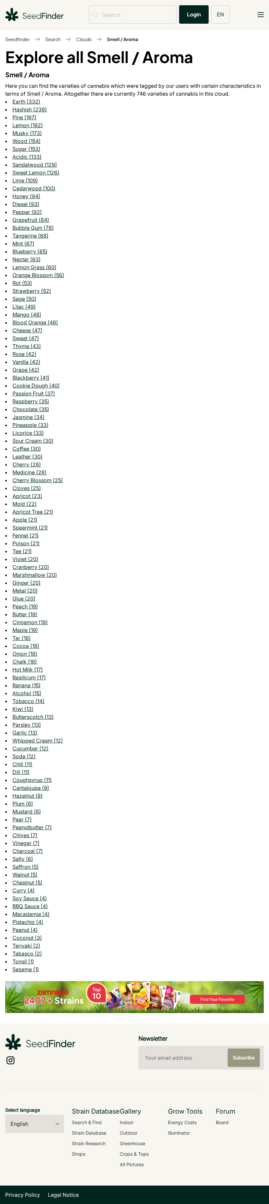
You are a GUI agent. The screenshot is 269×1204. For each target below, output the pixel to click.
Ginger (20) (26, 582)
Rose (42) (24, 354)
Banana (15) (26, 685)
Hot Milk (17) (27, 669)
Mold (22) (24, 504)
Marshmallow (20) (34, 575)
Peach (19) (25, 606)
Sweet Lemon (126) (35, 172)
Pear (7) (22, 819)
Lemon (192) (27, 125)
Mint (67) (23, 243)
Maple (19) (25, 630)
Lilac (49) (24, 306)
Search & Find (87, 1122)
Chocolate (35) (30, 409)
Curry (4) (23, 890)
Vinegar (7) (26, 843)
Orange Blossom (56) (38, 275)
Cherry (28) (26, 464)
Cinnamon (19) (30, 622)
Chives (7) (24, 835)
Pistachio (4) (27, 922)
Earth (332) (26, 101)
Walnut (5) (24, 874)
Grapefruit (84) (30, 220)
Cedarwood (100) (33, 188)
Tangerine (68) (30, 235)
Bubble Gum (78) (33, 227)
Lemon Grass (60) (34, 267)
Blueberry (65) (30, 251)
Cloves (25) (26, 488)
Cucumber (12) (30, 748)
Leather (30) (27, 456)
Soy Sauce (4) (29, 898)
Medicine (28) (29, 472)
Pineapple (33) (30, 425)
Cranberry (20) (30, 567)
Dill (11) (21, 772)
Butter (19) (24, 614)
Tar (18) (21, 638)
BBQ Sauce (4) (30, 906)
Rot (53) (22, 283)
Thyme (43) (26, 346)
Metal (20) (25, 590)
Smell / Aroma (122, 39)
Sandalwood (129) (34, 164)
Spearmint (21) (30, 527)
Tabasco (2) (27, 953)
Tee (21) (22, 551)
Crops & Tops (134, 1154)
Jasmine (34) (28, 417)
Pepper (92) (27, 212)
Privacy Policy (22, 1195)
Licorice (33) (28, 433)
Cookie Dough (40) (36, 385)
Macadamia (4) (31, 914)
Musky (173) (27, 133)
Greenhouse (132, 1143)
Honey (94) (26, 196)
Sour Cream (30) (32, 440)
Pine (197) (24, 117)
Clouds (84, 39)
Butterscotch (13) (33, 717)
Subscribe (244, 1057)
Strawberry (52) (31, 291)
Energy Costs (182, 1122)
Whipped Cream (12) (37, 740)
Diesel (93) (25, 204)
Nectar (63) (26, 259)
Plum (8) (22, 803)
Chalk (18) (24, 661)
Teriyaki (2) (26, 945)
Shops (78, 1154)
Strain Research (89, 1143)
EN (220, 14)
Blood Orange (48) (35, 322)
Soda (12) (24, 756)
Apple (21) (24, 519)
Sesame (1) (25, 969)
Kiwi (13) (22, 709)
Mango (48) (26, 314)
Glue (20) (23, 598)
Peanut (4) (25, 930)
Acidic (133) (27, 156)
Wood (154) (26, 141)
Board (222, 1122)
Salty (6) (22, 859)
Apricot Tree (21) (32, 511)
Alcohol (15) (26, 693)
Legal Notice (63, 1195)
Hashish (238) (29, 109)
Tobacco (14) (28, 701)
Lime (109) (25, 180)
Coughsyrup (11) (32, 780)
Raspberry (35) (30, 401)
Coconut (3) (27, 937)
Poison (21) (26, 543)
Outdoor (128, 1133)
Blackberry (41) (31, 377)
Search (53, 39)
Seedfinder (17, 39)
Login (194, 14)
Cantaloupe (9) (30, 788)
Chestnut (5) (27, 882)
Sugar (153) (26, 149)
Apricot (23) (27, 496)
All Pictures (132, 1164)
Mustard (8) (26, 811)
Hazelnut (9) (27, 795)
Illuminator (179, 1133)
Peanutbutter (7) (32, 827)
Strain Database (89, 1133)
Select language (22, 1110)
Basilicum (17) (29, 677)
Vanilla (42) (26, 362)
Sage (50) (24, 298)
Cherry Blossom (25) (37, 480)
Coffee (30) (26, 448)
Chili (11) (22, 764)
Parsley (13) (26, 724)
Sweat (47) (25, 338)
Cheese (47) (27, 330)
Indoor (127, 1122)
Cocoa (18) (25, 646)
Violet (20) (25, 559)
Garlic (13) (24, 732)
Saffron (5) (25, 866)
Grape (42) (25, 369)
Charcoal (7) (27, 851)
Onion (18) (24, 653)
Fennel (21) (25, 535)
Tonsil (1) (23, 961)
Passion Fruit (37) (33, 393)
